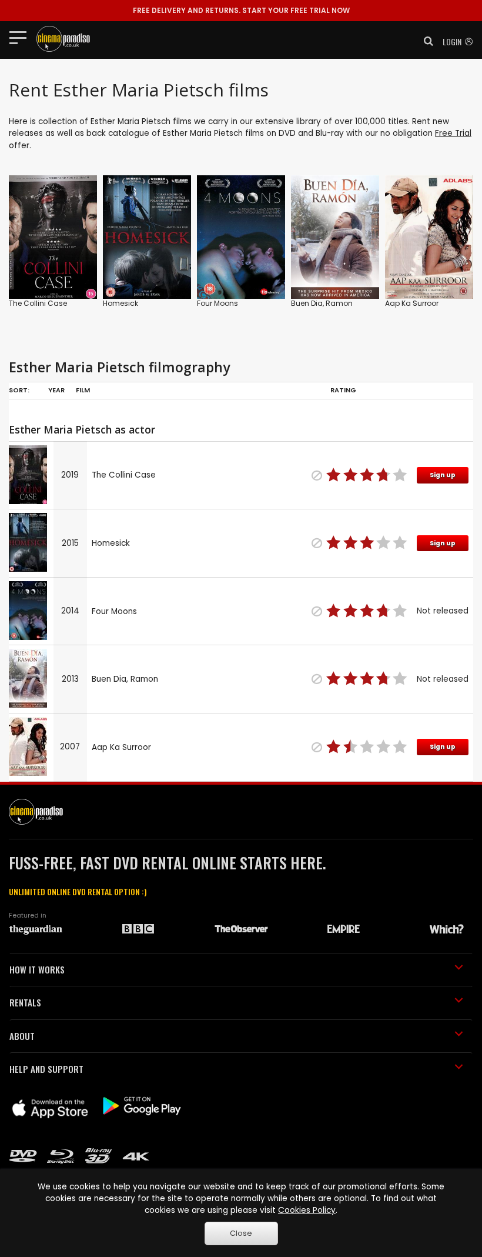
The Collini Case (38, 303)
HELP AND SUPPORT (46, 1068)
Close (241, 1233)
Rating (343, 390)
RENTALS (25, 1002)
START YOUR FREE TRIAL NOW (241, 10)
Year (56, 390)
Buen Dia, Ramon (322, 303)
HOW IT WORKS (37, 969)
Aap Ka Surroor (412, 303)
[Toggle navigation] (21, 37)
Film (83, 390)
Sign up (443, 475)
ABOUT (22, 1035)
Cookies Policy (307, 1210)
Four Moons (217, 303)
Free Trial (453, 133)
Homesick (120, 303)
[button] (425, 41)
